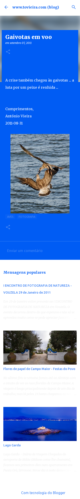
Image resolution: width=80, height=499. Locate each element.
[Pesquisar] (73, 7)
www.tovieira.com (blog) (35, 7)
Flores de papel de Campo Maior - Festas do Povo (39, 369)
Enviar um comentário (25, 251)
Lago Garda (12, 445)
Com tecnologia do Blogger (42, 493)
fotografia (27, 216)
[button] (8, 52)
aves (10, 216)
